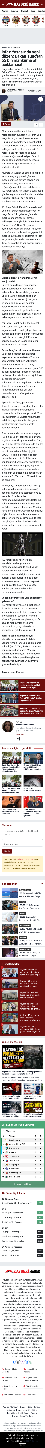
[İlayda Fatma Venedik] (8, 726)
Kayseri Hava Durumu (30, 1370)
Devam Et (19, 734)
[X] (18, 1362)
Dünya (22, 914)
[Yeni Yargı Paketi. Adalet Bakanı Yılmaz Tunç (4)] (23, 544)
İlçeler (34, 1410)
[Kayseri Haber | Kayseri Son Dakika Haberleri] (22, 4)
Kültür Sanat (23, 1413)
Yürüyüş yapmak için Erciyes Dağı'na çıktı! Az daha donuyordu (30, 907)
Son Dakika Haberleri (12, 1395)
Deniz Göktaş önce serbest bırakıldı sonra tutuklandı (10, 812)
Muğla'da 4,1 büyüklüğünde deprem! (32, 789)
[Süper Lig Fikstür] (42, 1193)
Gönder (7, 851)
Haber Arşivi (31, 1395)
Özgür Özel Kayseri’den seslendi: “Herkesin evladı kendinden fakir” (11, 790)
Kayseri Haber (25, 890)
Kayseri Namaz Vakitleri (9, 1379)
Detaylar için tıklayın (22, 1184)
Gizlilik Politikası (30, 1441)
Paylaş (7, 124)
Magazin (23, 937)
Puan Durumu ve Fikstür (9, 1387)
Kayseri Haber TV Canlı (22, 1416)
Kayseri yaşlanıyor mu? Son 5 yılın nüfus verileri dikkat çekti (30, 930)
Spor (33, 11)
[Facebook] (14, 1362)
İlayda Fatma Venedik (25, 725)
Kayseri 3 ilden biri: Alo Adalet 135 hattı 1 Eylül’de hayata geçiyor (32, 767)
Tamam (22, 1445)
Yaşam (34, 1413)
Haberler (6, 47)
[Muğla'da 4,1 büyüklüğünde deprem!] (33, 781)
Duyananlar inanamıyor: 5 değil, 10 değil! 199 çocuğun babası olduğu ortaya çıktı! (29, 919)
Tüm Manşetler (32, 1386)
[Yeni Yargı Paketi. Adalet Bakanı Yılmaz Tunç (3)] (23, 262)
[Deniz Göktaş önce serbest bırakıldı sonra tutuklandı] (11, 802)
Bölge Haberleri (23, 1410)
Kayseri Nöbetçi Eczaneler (9, 1370)
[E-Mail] (18, 739)
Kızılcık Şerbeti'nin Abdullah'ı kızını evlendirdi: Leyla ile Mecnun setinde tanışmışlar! (31, 942)
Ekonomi (11, 1410)
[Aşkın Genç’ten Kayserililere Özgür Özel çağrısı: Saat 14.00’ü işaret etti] (33, 802)
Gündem (14, 11)
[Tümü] (42, 883)
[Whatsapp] (31, 1362)
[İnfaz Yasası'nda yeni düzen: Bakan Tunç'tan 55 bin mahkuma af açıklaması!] (22, 108)
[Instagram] (22, 1362)
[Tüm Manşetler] (42, 1042)
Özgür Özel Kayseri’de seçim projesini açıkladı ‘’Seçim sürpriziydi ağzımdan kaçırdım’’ (11, 768)
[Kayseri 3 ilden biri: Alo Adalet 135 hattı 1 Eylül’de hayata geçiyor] (33, 757)
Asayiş (5, 11)
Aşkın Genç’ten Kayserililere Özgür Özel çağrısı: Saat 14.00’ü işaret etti (33, 813)
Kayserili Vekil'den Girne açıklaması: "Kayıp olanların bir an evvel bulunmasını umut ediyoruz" (30, 895)
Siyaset (24, 11)
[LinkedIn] (27, 1362)
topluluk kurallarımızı (25, 859)
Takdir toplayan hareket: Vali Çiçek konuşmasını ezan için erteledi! (29, 954)
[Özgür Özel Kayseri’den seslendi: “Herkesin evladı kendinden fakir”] (11, 781)
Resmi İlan (12, 1413)
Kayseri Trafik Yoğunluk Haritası (31, 1379)
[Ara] (42, 4)
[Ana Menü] (3, 4)
